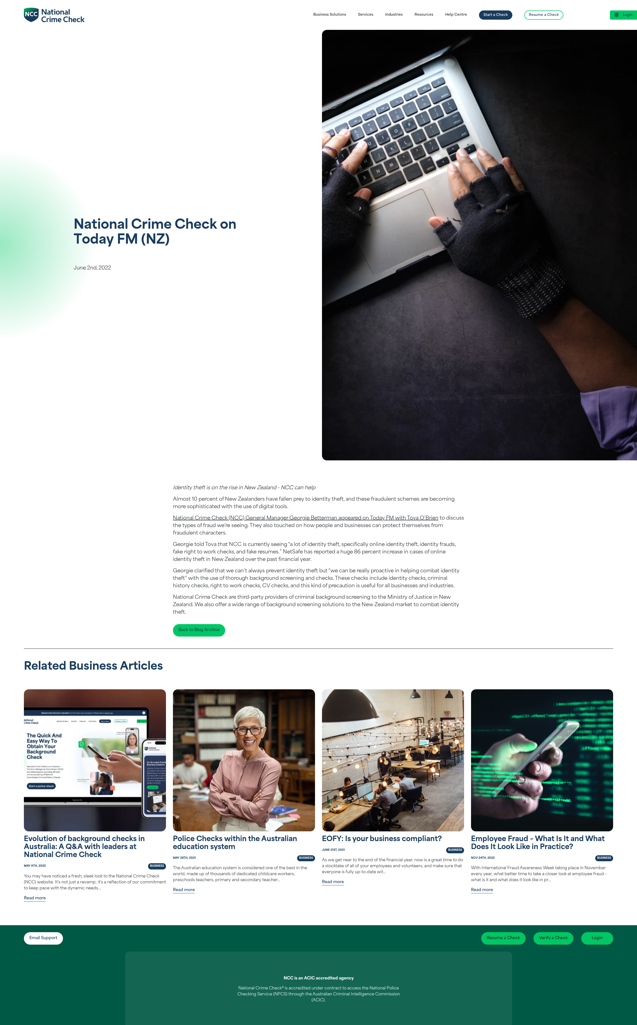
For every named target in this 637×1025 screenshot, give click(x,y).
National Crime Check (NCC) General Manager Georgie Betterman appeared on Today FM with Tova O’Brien (305, 518)
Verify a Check (553, 938)
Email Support (43, 938)
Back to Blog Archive (199, 630)
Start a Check (495, 15)
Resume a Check (544, 15)
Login (597, 938)
